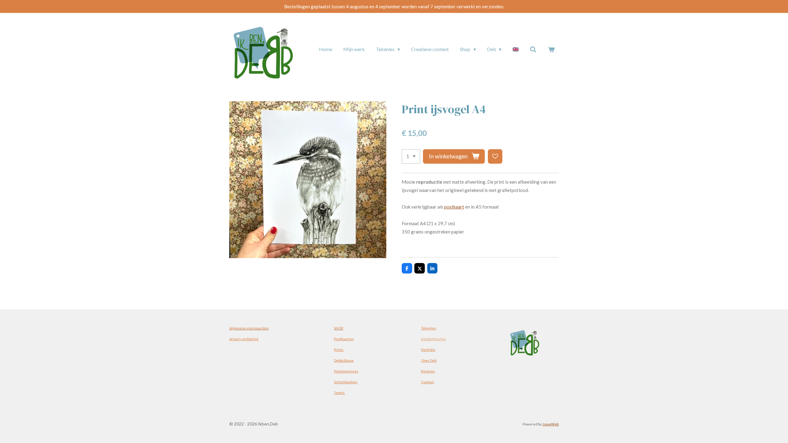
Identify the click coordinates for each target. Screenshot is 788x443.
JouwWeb (550, 424)
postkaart (454, 207)
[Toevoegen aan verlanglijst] (495, 156)
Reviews (428, 371)
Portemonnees (346, 371)
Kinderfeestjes (433, 339)
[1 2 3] (411, 156)
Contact (427, 382)
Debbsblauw (344, 360)
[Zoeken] (533, 49)
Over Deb (428, 360)
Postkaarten (344, 339)
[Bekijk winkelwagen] (551, 49)
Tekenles (428, 328)
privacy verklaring (243, 339)
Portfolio (428, 349)
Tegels (339, 392)
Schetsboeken (345, 382)
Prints (339, 349)
